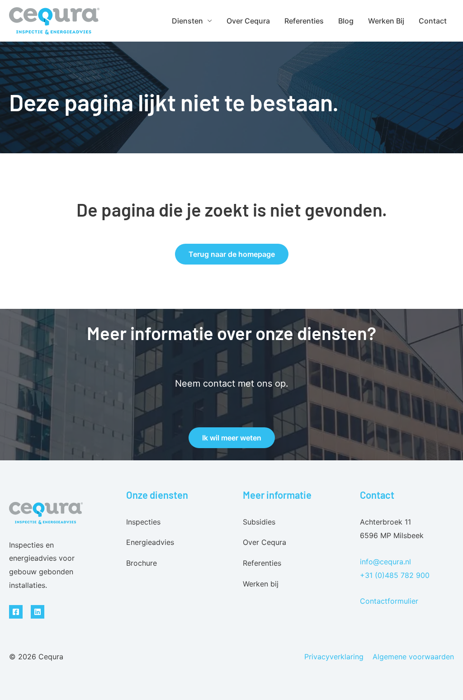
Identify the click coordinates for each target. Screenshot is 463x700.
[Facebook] (16, 612)
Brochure (141, 563)
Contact (433, 20)
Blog (346, 20)
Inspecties (143, 521)
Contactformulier (389, 600)
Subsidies (259, 521)
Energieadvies (150, 542)
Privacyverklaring (334, 656)
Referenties (304, 20)
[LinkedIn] (37, 612)
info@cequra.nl (385, 561)
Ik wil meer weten (231, 437)
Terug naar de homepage (232, 254)
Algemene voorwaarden (413, 656)
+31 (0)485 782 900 (395, 575)
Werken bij (386, 20)
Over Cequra (248, 20)
